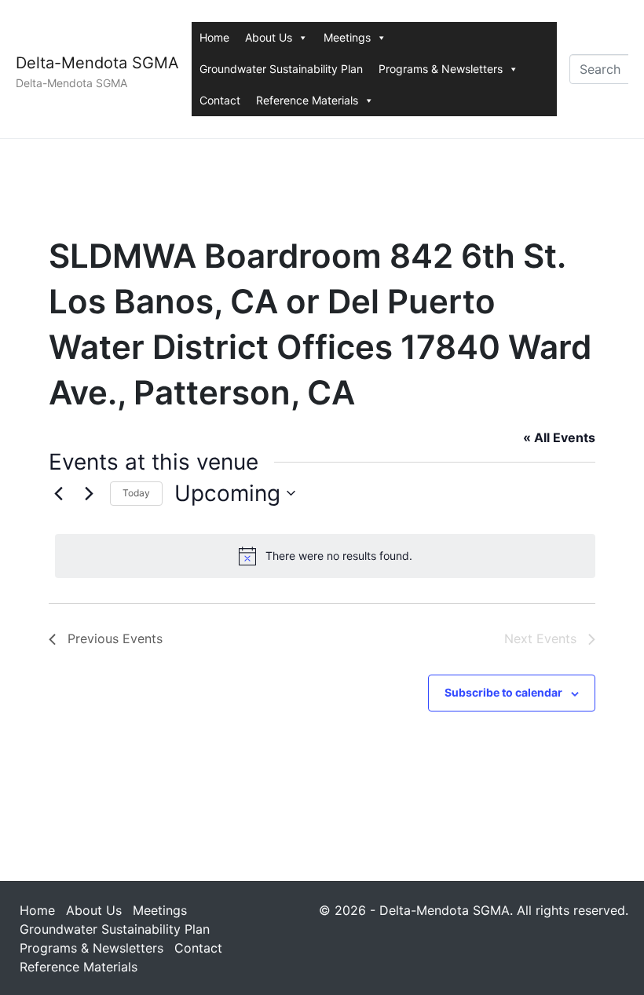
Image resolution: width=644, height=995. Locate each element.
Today (136, 493)
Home (214, 37)
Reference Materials (307, 100)
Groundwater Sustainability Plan (281, 68)
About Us (268, 37)
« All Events (559, 437)
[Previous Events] (58, 493)
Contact (219, 100)
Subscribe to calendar (503, 692)
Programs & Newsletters (441, 68)
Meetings (347, 37)
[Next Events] (88, 493)
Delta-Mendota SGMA (97, 62)
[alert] (325, 556)
